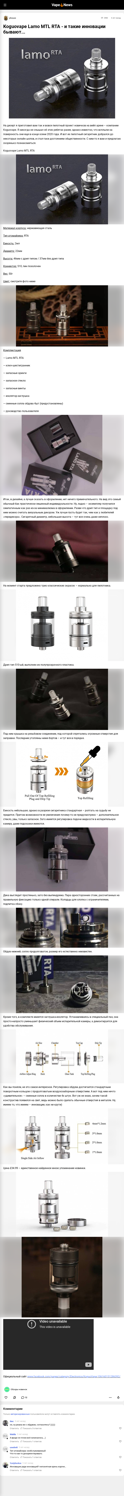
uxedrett (14, 1447)
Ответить (14, 1428)
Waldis (13, 1434)
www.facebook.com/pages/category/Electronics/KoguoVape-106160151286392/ (73, 1376)
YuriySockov (15, 1463)
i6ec (12, 1421)
